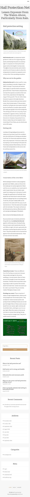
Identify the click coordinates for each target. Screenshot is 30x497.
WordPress (20, 494)
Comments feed (8, 474)
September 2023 (8, 426)
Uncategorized (7, 454)
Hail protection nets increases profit (13, 375)
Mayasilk (9, 494)
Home (10, 487)
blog (14, 487)
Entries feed (7, 471)
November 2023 (7, 420)
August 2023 (7, 429)
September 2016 (8, 440)
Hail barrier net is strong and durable (14, 369)
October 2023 (7, 423)
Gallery (19, 487)
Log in (5, 469)
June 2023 (6, 432)
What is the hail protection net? (12, 363)
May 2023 (6, 435)
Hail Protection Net (15, 8)
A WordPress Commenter (10, 404)
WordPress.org (7, 477)
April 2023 (6, 437)
